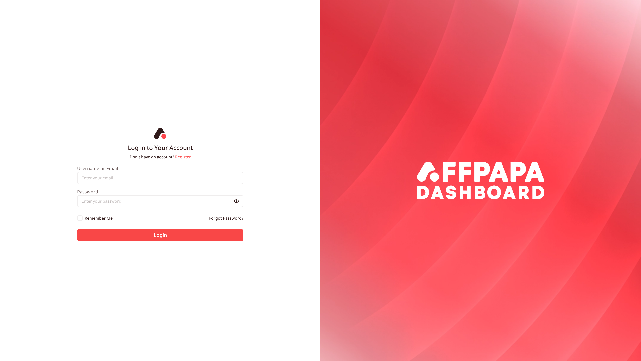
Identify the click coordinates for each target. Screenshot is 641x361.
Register (183, 157)
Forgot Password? (226, 218)
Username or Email (97, 168)
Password (87, 192)
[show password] (236, 201)
